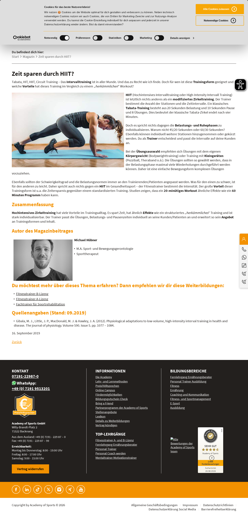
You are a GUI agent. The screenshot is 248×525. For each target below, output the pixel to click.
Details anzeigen (180, 38)
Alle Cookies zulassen (216, 9)
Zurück (17, 342)
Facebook (16, 489)
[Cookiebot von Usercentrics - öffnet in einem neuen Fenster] (22, 38)
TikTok (37, 489)
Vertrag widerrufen (30, 469)
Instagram (59, 489)
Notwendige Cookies (216, 20)
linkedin (27, 489)
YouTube (81, 489)
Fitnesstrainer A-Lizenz (32, 299)
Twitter (48, 489)
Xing (70, 489)
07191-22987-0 (25, 376)
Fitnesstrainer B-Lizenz (32, 294)
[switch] (97, 38)
